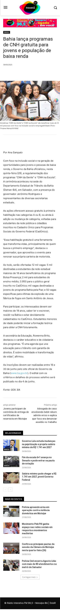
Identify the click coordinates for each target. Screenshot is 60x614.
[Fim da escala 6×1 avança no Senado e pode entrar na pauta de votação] (11, 461)
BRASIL (6, 32)
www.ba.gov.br (19, 373)
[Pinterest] (31, 73)
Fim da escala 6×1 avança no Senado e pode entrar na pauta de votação (38, 460)
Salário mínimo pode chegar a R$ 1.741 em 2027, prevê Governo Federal (39, 476)
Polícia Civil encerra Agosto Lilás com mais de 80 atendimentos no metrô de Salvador (39, 564)
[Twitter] (24, 73)
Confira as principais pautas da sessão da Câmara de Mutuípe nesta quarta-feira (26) (38, 547)
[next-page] (10, 490)
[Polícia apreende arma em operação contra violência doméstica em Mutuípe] (11, 511)
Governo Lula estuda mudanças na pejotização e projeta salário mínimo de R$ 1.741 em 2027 (38, 444)
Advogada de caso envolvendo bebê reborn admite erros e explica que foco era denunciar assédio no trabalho (44, 415)
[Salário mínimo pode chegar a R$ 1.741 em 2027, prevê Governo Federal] (11, 477)
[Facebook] (16, 73)
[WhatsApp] (38, 73)
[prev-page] (5, 490)
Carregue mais (29, 577)
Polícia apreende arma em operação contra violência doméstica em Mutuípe (36, 510)
